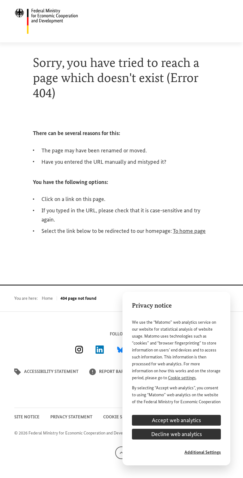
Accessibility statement (51, 371)
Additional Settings (202, 452)
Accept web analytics (176, 420)
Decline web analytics (176, 434)
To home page (189, 230)
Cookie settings (182, 378)
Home (47, 298)
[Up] (121, 452)
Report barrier (116, 371)
